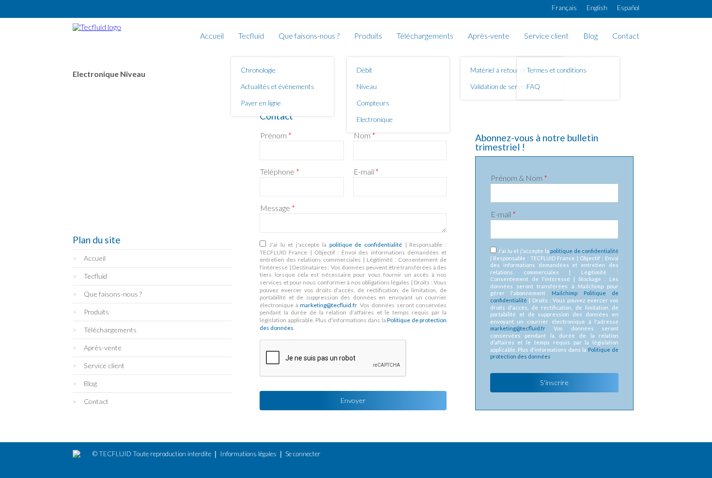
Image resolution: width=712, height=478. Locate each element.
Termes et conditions (556, 70)
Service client (546, 36)
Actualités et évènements (277, 86)
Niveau (366, 86)
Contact (625, 36)
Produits (368, 36)
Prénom (276, 135)
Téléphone (279, 172)
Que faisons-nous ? (309, 36)
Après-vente (489, 36)
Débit (364, 70)
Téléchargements (425, 36)
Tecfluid (251, 36)
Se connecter (303, 454)
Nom (364, 135)
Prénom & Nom (519, 178)
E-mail (366, 172)
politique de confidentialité (365, 244)
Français (564, 8)
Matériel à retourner (500, 70)
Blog (590, 36)
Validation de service (499, 86)
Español (628, 8)
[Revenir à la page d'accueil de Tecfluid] (97, 26)
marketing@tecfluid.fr (328, 305)
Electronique (374, 119)
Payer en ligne (261, 103)
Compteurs (372, 103)
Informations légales (248, 454)
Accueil (212, 36)
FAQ (533, 86)
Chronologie (258, 70)
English (597, 8)
